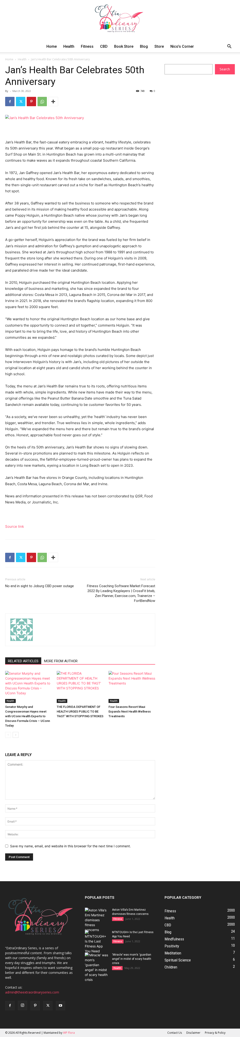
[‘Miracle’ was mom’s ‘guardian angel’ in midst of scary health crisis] (96, 967)
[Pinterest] (31, 101)
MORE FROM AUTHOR (61, 661)
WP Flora (69, 1033)
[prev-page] (8, 735)
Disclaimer (193, 1033)
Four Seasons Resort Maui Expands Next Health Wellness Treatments (130, 711)
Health (68, 46)
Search (225, 69)
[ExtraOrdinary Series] (120, 20)
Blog (144, 46)
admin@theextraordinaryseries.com (32, 992)
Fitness (87, 46)
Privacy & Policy (215, 1033)
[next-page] (16, 735)
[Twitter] (20, 101)
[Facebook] (10, 101)
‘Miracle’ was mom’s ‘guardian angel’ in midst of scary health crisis (131, 959)
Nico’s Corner (182, 46)
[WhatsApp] (42, 101)
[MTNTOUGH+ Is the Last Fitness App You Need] (96, 941)
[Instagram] (22, 1005)
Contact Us (174, 1033)
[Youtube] (60, 1005)
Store (159, 46)
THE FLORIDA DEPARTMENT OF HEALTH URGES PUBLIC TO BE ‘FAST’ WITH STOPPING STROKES (80, 711)
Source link (14, 526)
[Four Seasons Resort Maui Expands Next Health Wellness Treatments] (132, 687)
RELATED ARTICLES (23, 661)
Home (51, 46)
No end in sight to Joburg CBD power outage (39, 586)
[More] (53, 101)
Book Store (123, 46)
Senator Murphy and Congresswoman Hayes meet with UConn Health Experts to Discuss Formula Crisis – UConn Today (27, 716)
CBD (104, 46)
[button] (229, 47)
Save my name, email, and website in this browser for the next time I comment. (70, 846)
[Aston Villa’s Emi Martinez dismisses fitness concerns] (96, 920)
